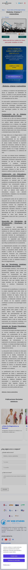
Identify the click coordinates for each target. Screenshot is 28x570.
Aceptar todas (14, 556)
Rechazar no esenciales (14, 560)
